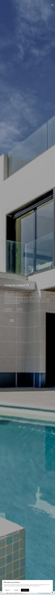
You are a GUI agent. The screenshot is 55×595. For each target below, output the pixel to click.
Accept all (25, 590)
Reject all (7, 590)
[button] (45, 593)
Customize (16, 590)
